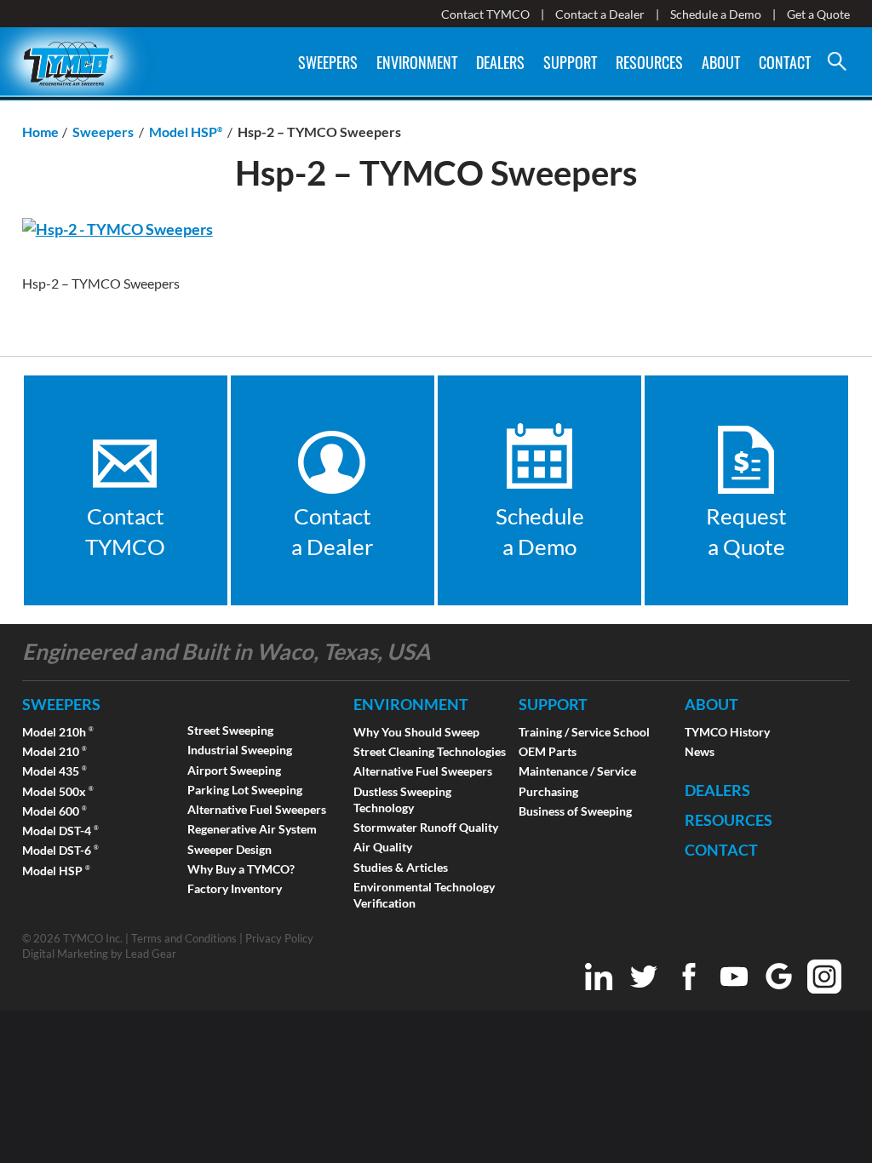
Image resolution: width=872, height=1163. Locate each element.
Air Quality (382, 846)
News (699, 751)
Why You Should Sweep (416, 732)
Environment (416, 62)
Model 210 (54, 751)
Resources (649, 62)
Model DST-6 (60, 850)
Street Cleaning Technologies (429, 751)
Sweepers (328, 62)
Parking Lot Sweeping (244, 789)
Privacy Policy (279, 938)
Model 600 (54, 811)
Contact (785, 62)
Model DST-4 (60, 830)
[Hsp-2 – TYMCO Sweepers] (117, 229)
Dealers (500, 62)
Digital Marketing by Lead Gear (99, 953)
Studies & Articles (400, 867)
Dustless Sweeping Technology (402, 799)
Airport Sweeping (234, 770)
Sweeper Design (229, 849)
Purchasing (548, 791)
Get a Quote (818, 14)
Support (570, 62)
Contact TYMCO (485, 14)
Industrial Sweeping (239, 749)
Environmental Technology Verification (424, 894)
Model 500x (58, 791)
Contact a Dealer (600, 14)
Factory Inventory (234, 888)
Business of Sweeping (575, 811)
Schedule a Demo (715, 14)
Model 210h (58, 732)
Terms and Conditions (184, 938)
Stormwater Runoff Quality (425, 827)
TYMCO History (727, 732)
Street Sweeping (230, 730)
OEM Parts (548, 751)
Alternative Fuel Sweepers (256, 809)
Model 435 (54, 771)
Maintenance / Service (577, 771)
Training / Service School (584, 732)
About (721, 62)
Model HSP (56, 870)
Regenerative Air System (252, 829)
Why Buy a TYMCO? (241, 869)
